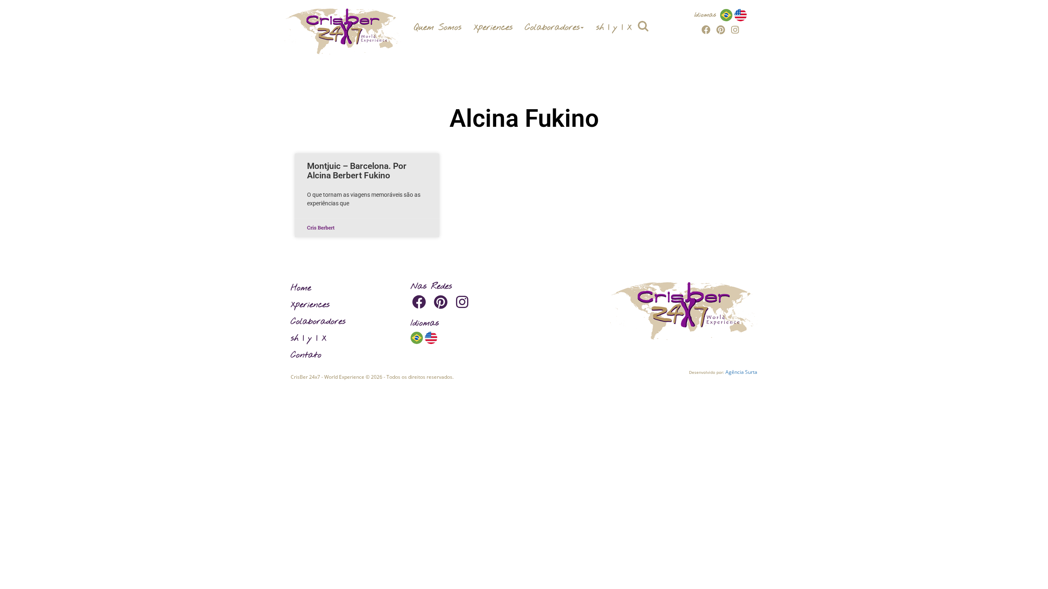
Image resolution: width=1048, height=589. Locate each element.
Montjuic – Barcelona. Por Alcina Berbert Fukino (357, 170)
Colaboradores (552, 27)
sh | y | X (614, 27)
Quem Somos (437, 27)
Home (301, 288)
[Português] (726, 15)
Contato (306, 355)
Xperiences (493, 27)
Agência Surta (741, 372)
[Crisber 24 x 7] (343, 31)
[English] (740, 15)
